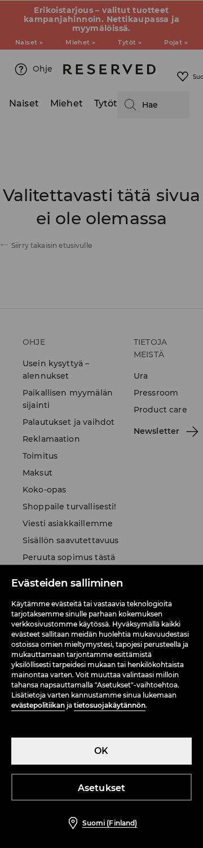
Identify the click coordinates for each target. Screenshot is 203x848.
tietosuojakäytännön (109, 705)
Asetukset (102, 788)
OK (101, 750)
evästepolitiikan (38, 705)
